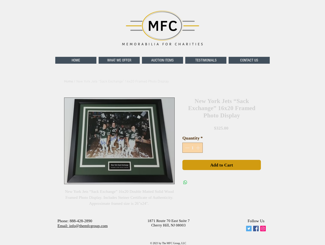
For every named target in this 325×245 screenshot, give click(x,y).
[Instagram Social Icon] (263, 228)
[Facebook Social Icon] (256, 228)
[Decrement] (187, 148)
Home (68, 81)
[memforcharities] (249, 228)
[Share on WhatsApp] (185, 182)
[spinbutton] (193, 148)
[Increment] (198, 148)
